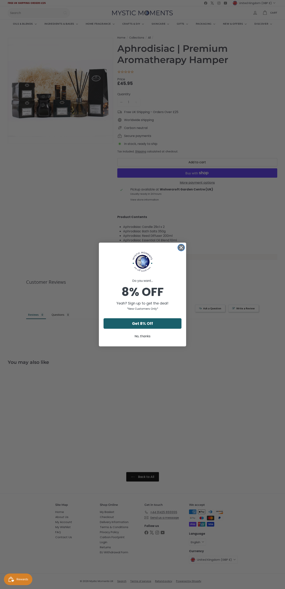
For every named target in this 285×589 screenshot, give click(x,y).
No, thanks (142, 336)
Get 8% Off (142, 323)
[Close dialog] (181, 247)
